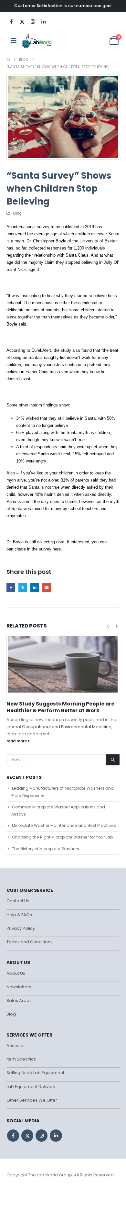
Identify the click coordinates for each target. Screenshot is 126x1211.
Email (46, 587)
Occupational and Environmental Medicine (66, 727)
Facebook (10, 587)
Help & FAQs (19, 915)
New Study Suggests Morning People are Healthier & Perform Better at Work (60, 707)
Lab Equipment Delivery (30, 1086)
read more (17, 741)
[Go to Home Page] (8, 59)
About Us (15, 973)
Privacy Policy (20, 928)
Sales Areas (19, 1000)
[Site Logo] (37, 40)
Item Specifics (21, 1059)
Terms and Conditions (29, 942)
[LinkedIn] (43, 21)
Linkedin (56, 1135)
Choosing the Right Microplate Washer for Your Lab (62, 837)
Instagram (41, 1135)
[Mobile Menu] (13, 40)
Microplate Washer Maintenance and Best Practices (64, 825)
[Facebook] (11, 21)
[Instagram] (32, 21)
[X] (21, 21)
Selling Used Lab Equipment (35, 1073)
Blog (17, 213)
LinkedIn (34, 587)
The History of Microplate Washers (45, 848)
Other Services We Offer (31, 1100)
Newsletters (18, 987)
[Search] (113, 759)
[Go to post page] (63, 664)
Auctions (15, 1045)
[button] (117, 626)
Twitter (22, 587)
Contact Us (17, 901)
